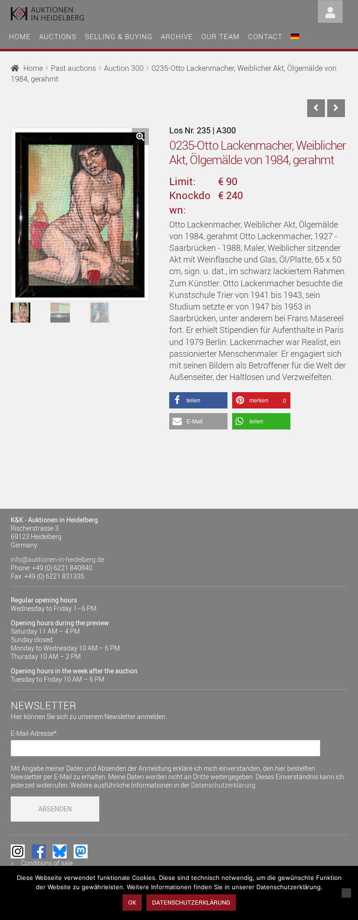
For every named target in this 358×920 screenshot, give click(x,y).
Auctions (57, 36)
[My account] (330, 10)
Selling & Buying (118, 36)
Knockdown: (190, 202)
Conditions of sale (47, 862)
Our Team (220, 36)
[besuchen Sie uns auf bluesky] (60, 851)
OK (132, 902)
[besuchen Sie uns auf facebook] (39, 851)
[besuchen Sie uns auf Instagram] (18, 851)
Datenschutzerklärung (223, 785)
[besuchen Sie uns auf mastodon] (81, 851)
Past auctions (73, 68)
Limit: (182, 181)
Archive (177, 36)
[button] (140, 136)
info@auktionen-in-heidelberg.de (57, 559)
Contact (265, 36)
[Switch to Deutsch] (295, 35)
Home (20, 36)
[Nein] (346, 893)
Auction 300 (124, 68)
